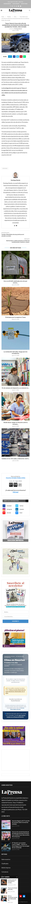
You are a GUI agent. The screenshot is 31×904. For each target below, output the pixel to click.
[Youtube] (18, 6)
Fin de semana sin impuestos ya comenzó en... (15, 388)
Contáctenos (24, 3)
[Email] (20, 6)
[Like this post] (10, 56)
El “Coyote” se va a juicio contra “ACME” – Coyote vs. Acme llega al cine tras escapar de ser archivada (20, 845)
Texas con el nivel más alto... (12, 888)
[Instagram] (14, 6)
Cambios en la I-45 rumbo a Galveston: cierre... (15, 458)
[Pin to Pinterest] (21, 56)
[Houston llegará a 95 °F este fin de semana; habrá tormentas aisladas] (6, 824)
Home (3, 16)
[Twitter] (12, 6)
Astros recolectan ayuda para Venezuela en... (12, 898)
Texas (15, 16)
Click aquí (15, 492)
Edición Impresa (7, 3)
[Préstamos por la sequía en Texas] (15, 301)
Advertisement (16, 3)
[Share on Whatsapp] (24, 56)
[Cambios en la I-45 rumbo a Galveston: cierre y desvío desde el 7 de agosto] (15, 442)
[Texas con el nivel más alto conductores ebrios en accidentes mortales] (4, 890)
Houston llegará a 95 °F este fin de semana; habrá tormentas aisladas (20, 822)
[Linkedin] (16, 6)
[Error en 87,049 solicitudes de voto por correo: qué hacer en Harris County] (15, 265)
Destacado (4, 168)
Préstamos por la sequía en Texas (15, 317)
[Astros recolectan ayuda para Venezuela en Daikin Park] (4, 898)
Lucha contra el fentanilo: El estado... (12, 881)
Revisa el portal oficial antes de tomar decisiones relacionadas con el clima (15, 691)
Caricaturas (5, 872)
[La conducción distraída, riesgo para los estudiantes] (15, 335)
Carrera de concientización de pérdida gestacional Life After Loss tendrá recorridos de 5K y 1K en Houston (20, 834)
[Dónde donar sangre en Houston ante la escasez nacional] (15, 406)
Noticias (9, 16)
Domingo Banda (18, 28)
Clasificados (5, 863)
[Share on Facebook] (14, 56)
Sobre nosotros (6, 859)
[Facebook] (10, 6)
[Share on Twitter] (17, 56)
